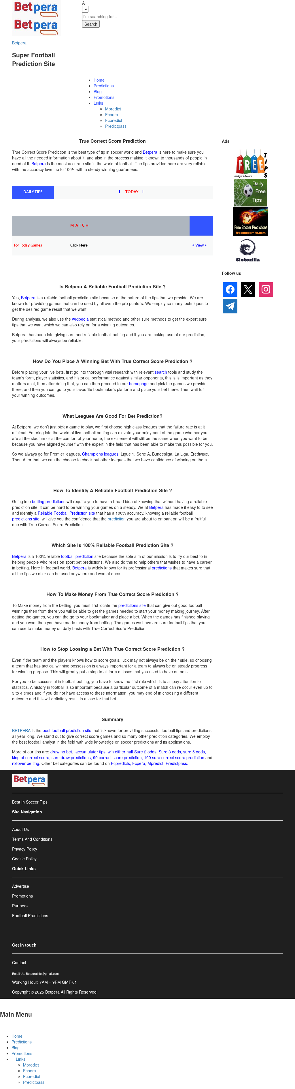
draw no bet (61, 752)
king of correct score (30, 757)
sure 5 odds (194, 752)
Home (99, 80)
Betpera (19, 43)
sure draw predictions (71, 757)
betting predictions (48, 501)
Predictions (104, 86)
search (161, 372)
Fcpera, (140, 763)
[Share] (276, 6)
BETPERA (21, 730)
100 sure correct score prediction (174, 757)
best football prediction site (67, 730)
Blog (98, 91)
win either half (120, 752)
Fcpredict (113, 120)
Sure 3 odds (170, 752)
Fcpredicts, (121, 763)
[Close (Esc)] (263, 6)
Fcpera (111, 114)
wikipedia (80, 319)
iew (201, 245)
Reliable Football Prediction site (66, 513)
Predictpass (115, 126)
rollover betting (25, 763)
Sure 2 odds (145, 752)
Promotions (104, 97)
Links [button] (98, 103)
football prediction (77, 556)
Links (20, 1059)
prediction (117, 519)
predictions (162, 568)
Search (90, 24)
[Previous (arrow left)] (10, 544)
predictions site (25, 519)
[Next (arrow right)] (285, 544)
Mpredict (113, 109)
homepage (139, 383)
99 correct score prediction (117, 757)
